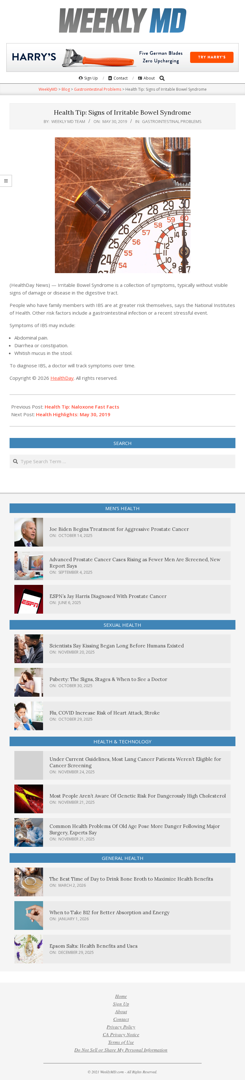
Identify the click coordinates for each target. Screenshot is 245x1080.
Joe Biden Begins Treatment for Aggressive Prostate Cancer (119, 529)
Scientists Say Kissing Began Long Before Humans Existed (116, 646)
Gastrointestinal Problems (172, 121)
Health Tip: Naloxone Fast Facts (82, 406)
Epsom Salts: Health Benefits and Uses (93, 946)
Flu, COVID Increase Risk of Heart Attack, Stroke (104, 713)
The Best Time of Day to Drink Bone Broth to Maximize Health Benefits (131, 879)
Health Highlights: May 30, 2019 (73, 414)
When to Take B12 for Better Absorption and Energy (109, 912)
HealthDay (62, 378)
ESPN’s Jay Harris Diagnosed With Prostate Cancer (108, 596)
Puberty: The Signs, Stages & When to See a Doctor (108, 679)
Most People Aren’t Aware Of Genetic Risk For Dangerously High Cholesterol (137, 796)
